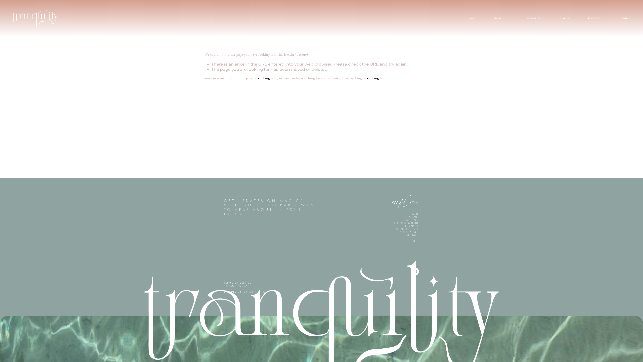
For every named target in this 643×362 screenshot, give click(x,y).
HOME (414, 213)
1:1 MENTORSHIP (406, 222)
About (472, 18)
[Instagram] (415, 271)
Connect (624, 18)
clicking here (267, 78)
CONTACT (412, 234)
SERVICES (412, 225)
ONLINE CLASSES (406, 228)
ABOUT (414, 216)
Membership (594, 18)
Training (499, 18)
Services (564, 18)
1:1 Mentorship (532, 18)
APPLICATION (409, 231)
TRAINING (411, 219)
